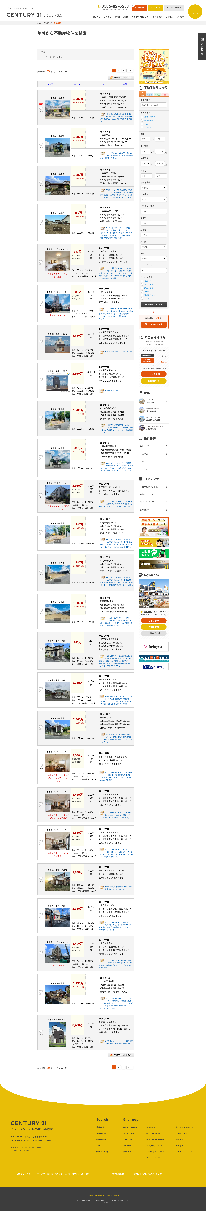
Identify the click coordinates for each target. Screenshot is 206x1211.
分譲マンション (103, 1151)
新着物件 (147, 281)
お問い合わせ (129, 1133)
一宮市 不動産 (130, 1127)
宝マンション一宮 (57, 315)
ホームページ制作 (103, 1203)
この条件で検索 (155, 324)
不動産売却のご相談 (149, 486)
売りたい (127, 1151)
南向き (147, 292)
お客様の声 (145, 509)
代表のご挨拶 (181, 1133)
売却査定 (179, 1145)
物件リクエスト (147, 494)
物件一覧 (100, 1127)
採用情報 (179, 1139)
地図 (165, 95)
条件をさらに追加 (155, 304)
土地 (146, 124)
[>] (129, 70)
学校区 (157, 95)
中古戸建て (145, 453)
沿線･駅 (149, 95)
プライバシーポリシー (185, 1151)
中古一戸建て (149, 120)
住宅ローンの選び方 (155, 1139)
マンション (148, 127)
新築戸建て (145, 446)
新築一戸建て (149, 117)
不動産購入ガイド (154, 1145)
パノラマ (147, 299)
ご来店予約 (128, 1139)
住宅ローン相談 (153, 1133)
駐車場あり (148, 288)
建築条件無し (149, 295)
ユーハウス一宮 (57, 965)
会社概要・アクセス (184, 1127)
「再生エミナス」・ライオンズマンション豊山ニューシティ (57, 778)
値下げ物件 (148, 285)
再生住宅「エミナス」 (156, 1151)
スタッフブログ (147, 502)
